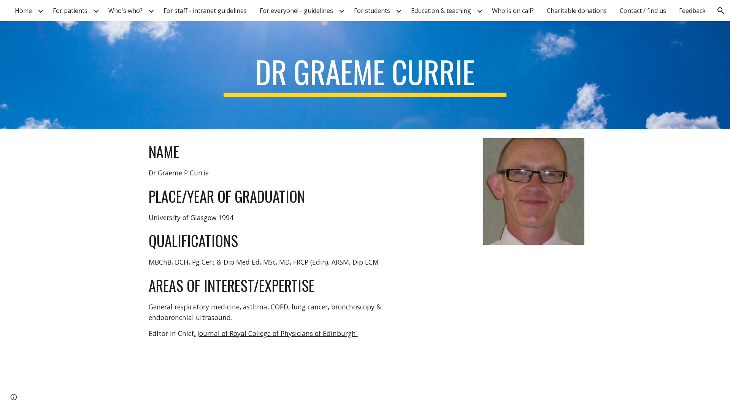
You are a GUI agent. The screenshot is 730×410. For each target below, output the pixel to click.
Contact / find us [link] (643, 10)
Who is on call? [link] (513, 10)
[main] (365, 75)
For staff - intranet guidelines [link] (205, 10)
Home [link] (23, 10)
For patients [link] (70, 10)
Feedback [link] (692, 10)
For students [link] (372, 10)
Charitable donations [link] (577, 10)
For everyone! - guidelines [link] (296, 10)
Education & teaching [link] (441, 10)
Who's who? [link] (125, 10)
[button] (721, 11)
